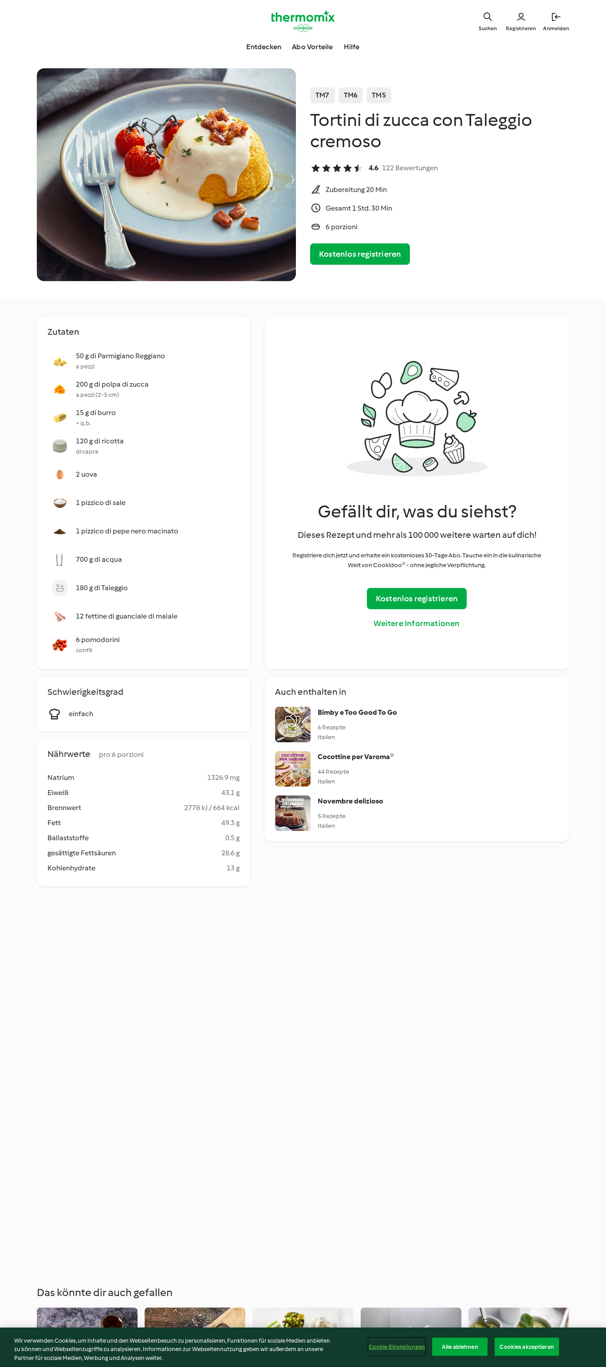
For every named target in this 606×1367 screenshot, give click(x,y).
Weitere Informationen (417, 623)
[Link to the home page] (303, 21)
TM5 (379, 95)
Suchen (488, 28)
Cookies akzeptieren (527, 1346)
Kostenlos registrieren (360, 254)
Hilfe (352, 47)
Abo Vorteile (312, 47)
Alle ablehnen (460, 1346)
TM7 (322, 95)
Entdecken (263, 47)
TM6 (351, 95)
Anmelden (556, 28)
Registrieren (521, 28)
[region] (303, 1347)
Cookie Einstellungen (397, 1346)
